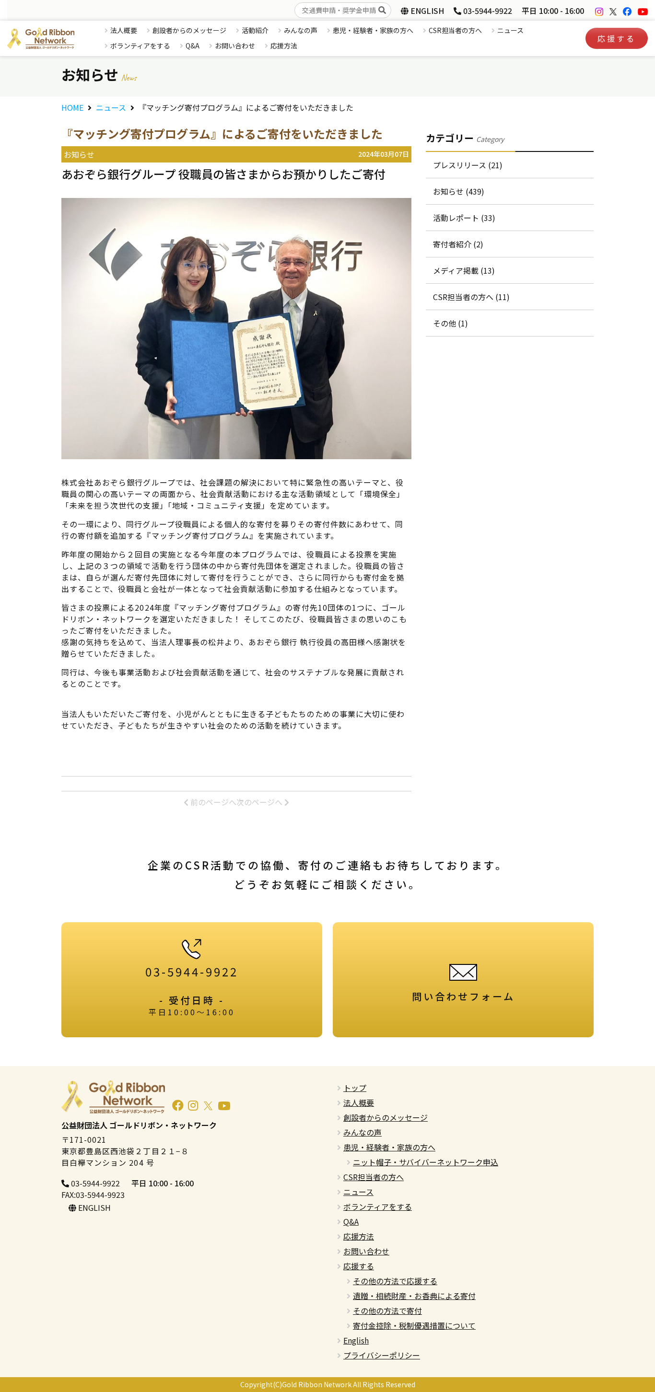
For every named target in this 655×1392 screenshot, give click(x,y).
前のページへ (212, 802)
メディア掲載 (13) (464, 270)
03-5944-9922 (486, 10)
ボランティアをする (140, 45)
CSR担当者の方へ (455, 30)
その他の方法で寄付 (387, 1310)
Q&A (192, 45)
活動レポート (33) (464, 217)
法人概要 (123, 30)
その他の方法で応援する (395, 1281)
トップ (354, 1087)
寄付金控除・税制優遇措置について (414, 1325)
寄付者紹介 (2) (458, 244)
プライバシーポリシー (381, 1355)
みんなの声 (300, 30)
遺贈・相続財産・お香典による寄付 (414, 1295)
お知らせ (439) (458, 191)
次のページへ (260, 802)
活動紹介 (255, 30)
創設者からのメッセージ (189, 30)
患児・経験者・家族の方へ (373, 30)
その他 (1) (450, 323)
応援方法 (283, 45)
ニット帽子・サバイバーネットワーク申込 (425, 1162)
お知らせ (79, 154)
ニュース (510, 30)
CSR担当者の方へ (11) (471, 296)
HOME (72, 107)
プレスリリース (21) (468, 165)
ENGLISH (426, 10)
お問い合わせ (235, 45)
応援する (616, 38)
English (356, 1340)
